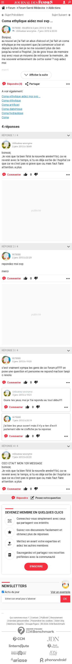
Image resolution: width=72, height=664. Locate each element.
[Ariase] (19, 660)
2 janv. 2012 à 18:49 (21, 146)
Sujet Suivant (59, 14)
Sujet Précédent (14, 14)
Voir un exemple (60, 592)
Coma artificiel (10, 104)
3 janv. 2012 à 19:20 (21, 361)
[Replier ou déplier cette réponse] (68, 135)
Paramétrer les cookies (42, 621)
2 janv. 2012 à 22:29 (21, 257)
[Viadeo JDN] (53, 653)
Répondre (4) (14, 84)
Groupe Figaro (32, 624)
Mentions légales (16, 624)
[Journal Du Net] (53, 639)
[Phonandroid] (53, 660)
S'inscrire (36, 566)
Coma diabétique (12, 109)
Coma (5, 117)
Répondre (22, 498)
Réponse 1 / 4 (10, 135)
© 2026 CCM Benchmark (53, 624)
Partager (34, 84)
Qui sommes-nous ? (19, 617)
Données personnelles (18, 621)
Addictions (54, 7)
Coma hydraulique (12, 113)
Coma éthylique (11, 100)
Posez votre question (48, 498)
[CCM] (19, 639)
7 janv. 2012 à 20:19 (22, 420)
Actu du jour (11, 592)
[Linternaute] (19, 646)
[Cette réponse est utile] (25, 174)
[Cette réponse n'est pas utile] (36, 174)
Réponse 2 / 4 (10, 246)
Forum (11, 7)
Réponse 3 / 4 (10, 350)
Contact (34, 617)
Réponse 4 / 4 (10, 446)
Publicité (44, 617)
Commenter (14, 174)
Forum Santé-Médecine (32, 7)
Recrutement (57, 617)
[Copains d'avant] (19, 653)
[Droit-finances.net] (53, 646)
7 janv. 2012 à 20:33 (47, 31)
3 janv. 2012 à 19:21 (22, 395)
